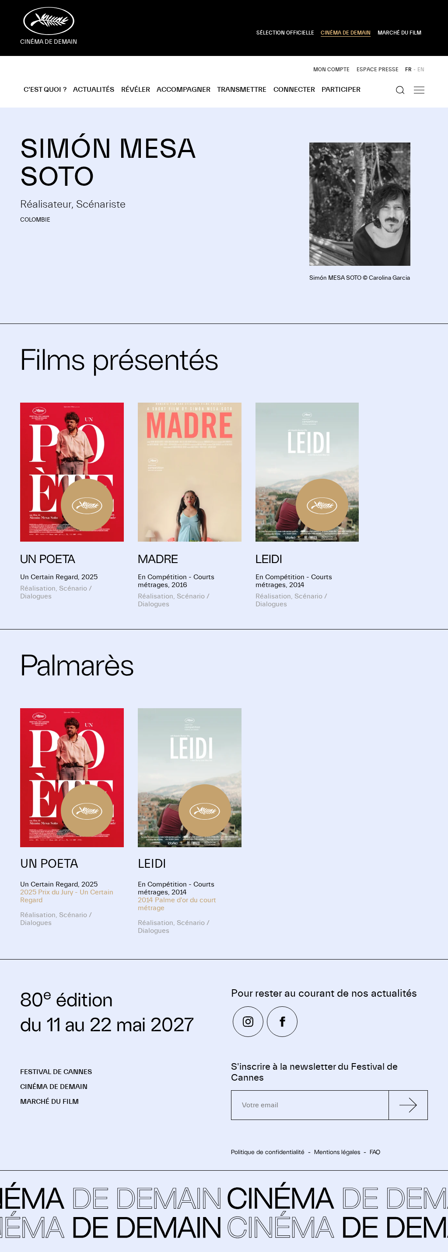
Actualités (93, 90)
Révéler (135, 90)
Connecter (294, 90)
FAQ (375, 1151)
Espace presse (378, 69)
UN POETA (49, 864)
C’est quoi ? (45, 90)
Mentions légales (337, 1151)
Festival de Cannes (56, 1072)
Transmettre (241, 90)
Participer (341, 90)
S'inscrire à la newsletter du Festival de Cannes (314, 1072)
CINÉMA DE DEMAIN (346, 33)
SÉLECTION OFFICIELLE (285, 33)
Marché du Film (49, 1102)
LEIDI (152, 864)
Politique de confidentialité (267, 1151)
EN (420, 69)
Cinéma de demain (54, 1087)
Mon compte (331, 69)
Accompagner (183, 90)
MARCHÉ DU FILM (399, 33)
